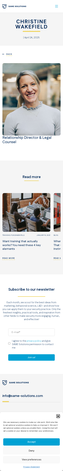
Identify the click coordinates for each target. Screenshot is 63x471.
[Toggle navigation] (56, 6)
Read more (8, 258)
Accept (31, 442)
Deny (31, 450)
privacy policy (34, 341)
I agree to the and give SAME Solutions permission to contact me (33, 344)
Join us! (31, 357)
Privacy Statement (31, 467)
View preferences (31, 459)
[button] (58, 416)
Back (9, 54)
